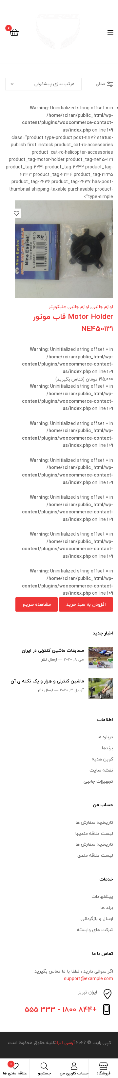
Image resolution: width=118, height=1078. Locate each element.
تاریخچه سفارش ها (94, 822)
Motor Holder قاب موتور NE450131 (73, 322)
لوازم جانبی (102, 307)
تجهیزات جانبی (98, 781)
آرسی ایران (65, 1043)
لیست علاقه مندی (95, 855)
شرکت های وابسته (95, 930)
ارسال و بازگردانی (97, 918)
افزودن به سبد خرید (86, 604)
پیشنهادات (102, 896)
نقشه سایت (101, 770)
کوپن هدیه (102, 759)
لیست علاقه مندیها (94, 833)
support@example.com (88, 979)
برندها (107, 748)
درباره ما (105, 737)
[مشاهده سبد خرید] (14, 31)
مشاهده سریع (37, 604)
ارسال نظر (49, 659)
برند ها (106, 907)
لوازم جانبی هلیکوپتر (69, 307)
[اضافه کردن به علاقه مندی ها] (16, 213)
